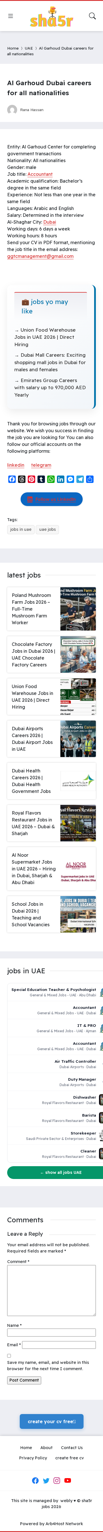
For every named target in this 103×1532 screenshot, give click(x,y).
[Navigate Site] (10, 16)
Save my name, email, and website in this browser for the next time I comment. (48, 1365)
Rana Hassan (31, 109)
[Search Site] (92, 16)
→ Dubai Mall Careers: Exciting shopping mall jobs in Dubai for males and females (50, 362)
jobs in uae (20, 529)
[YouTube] (67, 1480)
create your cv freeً (52, 1421)
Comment (18, 1261)
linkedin (15, 465)
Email (14, 1344)
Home (13, 48)
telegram (41, 465)
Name (14, 1325)
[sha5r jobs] (51, 16)
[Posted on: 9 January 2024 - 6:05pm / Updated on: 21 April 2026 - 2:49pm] (53, 109)
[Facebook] (35, 1480)
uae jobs (47, 529)
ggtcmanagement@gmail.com (40, 256)
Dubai (49, 222)
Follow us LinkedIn (55, 499)
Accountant (40, 174)
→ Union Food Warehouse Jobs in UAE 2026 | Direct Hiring (45, 337)
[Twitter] (46, 1480)
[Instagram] (57, 1480)
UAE (29, 48)
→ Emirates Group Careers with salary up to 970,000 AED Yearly (50, 387)
